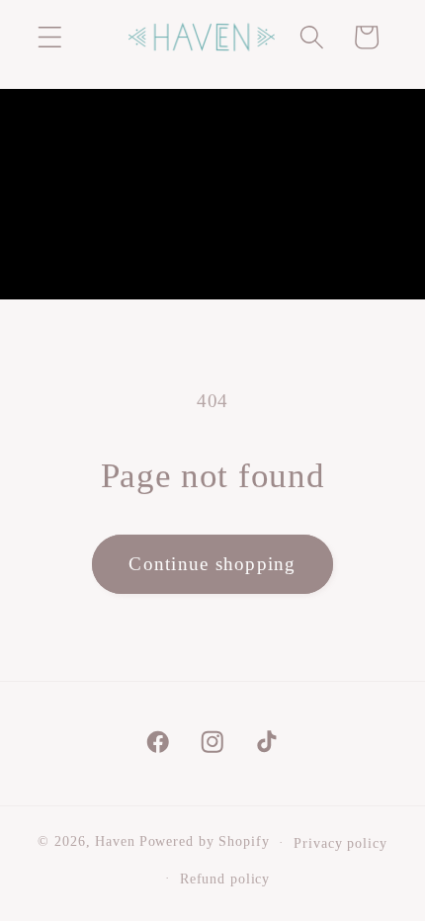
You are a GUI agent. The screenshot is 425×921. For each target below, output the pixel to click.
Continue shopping (212, 563)
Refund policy (225, 879)
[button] (50, 37)
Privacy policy (340, 843)
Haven (114, 842)
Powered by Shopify (204, 842)
